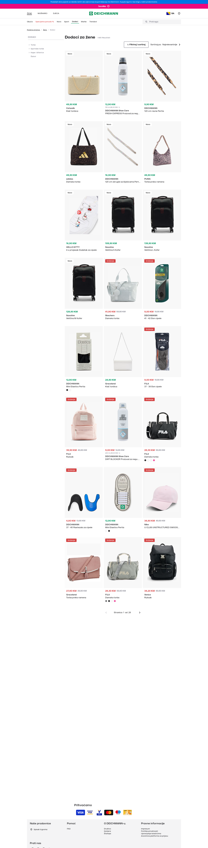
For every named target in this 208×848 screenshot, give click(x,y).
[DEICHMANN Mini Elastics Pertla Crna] (67, 390)
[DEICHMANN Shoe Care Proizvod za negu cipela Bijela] (123, 84)
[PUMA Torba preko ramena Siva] (162, 153)
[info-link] (108, 6)
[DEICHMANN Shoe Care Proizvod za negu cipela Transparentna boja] (123, 429)
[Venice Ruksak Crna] (162, 569)
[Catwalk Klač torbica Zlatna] (84, 83)
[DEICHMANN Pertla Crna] (84, 359)
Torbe (33, 45)
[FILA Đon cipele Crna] (162, 358)
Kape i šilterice (37, 53)
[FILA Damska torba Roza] (154, 460)
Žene (45, 30)
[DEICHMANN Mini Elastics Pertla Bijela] (70, 390)
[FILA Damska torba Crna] (162, 429)
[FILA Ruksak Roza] (84, 428)
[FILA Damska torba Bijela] (151, 460)
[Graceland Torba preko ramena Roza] (84, 569)
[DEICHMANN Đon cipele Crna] (162, 290)
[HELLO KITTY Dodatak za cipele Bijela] (84, 222)
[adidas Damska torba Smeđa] (84, 153)
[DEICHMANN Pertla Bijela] (123, 500)
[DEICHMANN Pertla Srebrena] (123, 153)
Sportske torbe (37, 49)
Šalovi (33, 56)
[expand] (29, 45)
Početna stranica (33, 30)
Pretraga (153, 22)
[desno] (139, 612)
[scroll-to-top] (202, 842)
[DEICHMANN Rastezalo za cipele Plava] (84, 499)
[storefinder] (179, 13)
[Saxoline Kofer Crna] (123, 222)
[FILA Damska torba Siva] (148, 460)
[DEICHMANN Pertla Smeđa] (162, 83)
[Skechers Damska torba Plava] (123, 290)
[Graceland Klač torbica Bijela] (123, 358)
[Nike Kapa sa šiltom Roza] (162, 499)
